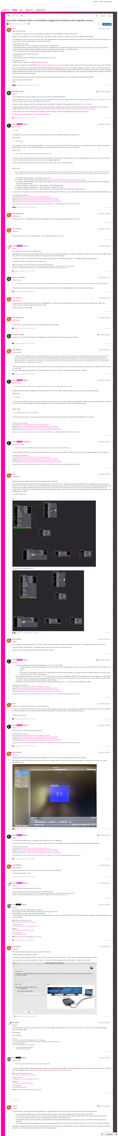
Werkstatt (29, 10)
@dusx (16, 949)
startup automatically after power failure (65, 181)
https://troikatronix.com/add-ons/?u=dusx (23, 930)
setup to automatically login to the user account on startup (68, 180)
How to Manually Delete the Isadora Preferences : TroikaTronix (51, 1070)
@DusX (18, 946)
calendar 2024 (90, 1123)
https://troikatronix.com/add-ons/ (26, 199)
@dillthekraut (16, 216)
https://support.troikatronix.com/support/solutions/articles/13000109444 (42, 201)
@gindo (22, 91)
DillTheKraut (15, 91)
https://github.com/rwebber (19, 934)
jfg (13, 1022)
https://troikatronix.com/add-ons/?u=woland (47, 199)
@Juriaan (19, 297)
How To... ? (12, 24)
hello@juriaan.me (63, 267)
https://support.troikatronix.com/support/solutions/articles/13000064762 (39, 198)
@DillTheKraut (20, 213)
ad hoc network (27, 99)
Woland (14, 124)
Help (21, 10)
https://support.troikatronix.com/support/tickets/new (36, 196)
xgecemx (14, 1106)
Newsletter (40, 10)
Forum (14, 10)
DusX (13, 904)
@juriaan (18, 300)
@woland (15, 231)
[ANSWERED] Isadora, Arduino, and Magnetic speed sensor (46, 65)
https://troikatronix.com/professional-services (24, 922)
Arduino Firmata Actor (40, 62)
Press (96, 1)
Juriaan (14, 245)
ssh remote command (85, 104)
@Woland (19, 228)
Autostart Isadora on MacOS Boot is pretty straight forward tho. (31, 114)
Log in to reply (107, 24)
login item (47, 178)
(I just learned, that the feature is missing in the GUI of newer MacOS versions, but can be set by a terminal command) (60, 109)
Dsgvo (101, 1)
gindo (13, 28)
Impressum (108, 1)
